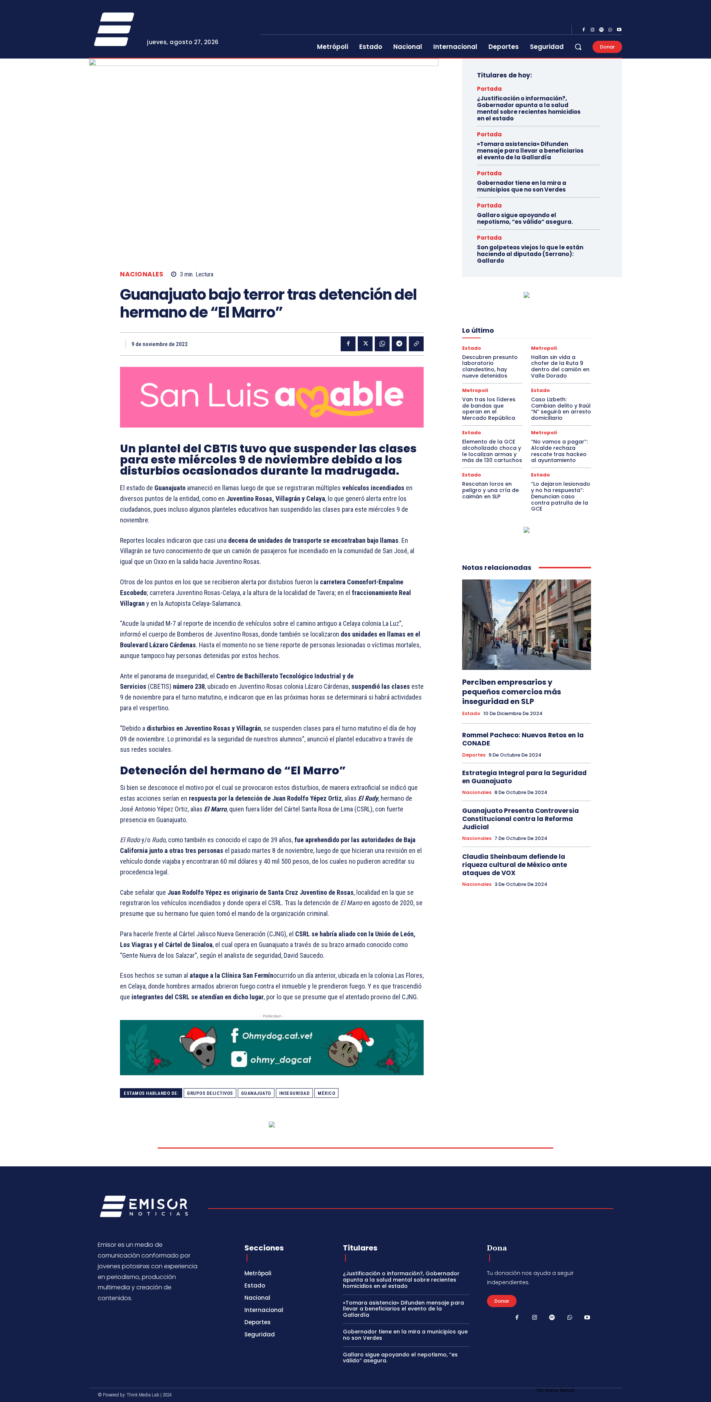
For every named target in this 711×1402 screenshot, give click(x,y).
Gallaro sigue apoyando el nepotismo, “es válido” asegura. (525, 218)
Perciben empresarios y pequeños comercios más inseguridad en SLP (511, 692)
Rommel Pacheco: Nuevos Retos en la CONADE (523, 739)
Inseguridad (294, 1093)
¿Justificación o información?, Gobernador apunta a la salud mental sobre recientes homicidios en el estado (529, 108)
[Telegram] (399, 343)
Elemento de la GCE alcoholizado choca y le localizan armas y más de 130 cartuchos (492, 451)
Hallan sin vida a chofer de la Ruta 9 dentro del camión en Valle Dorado (560, 366)
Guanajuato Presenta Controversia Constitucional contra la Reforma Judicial (520, 818)
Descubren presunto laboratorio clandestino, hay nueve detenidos (490, 366)
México (326, 1093)
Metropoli (544, 348)
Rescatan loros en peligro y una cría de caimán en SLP (490, 490)
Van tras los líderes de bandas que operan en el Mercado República (488, 409)
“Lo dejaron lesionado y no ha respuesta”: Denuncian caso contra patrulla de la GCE (560, 496)
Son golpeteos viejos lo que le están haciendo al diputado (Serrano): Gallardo (530, 254)
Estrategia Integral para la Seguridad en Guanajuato (524, 776)
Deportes (473, 755)
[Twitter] (365, 343)
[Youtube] (619, 30)
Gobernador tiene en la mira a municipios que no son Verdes (521, 186)
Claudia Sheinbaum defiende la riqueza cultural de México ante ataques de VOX (514, 864)
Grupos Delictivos (210, 1093)
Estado (471, 348)
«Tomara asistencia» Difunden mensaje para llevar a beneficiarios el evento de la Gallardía (530, 150)
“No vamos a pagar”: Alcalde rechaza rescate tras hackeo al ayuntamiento (559, 451)
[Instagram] (592, 30)
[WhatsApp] (610, 30)
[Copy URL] (416, 343)
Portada (489, 89)
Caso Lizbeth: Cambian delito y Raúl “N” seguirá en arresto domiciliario (561, 409)
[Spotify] (601, 30)
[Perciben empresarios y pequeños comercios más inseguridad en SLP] (526, 624)
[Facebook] (583, 30)
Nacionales (141, 274)
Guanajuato (256, 1093)
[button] (578, 47)
